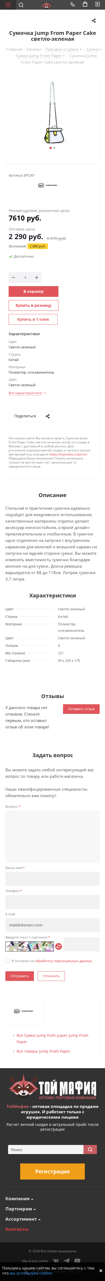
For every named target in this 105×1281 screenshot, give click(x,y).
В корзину (33, 291)
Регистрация (52, 1171)
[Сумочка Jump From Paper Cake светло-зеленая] (52, 112)
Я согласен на (52, 960)
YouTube (78, 1261)
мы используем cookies (31, 1273)
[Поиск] (90, 1149)
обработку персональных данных (63, 960)
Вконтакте (56, 1261)
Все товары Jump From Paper (43, 1051)
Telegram (67, 1261)
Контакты (17, 1229)
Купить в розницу (33, 305)
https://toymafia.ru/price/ (68, 454)
